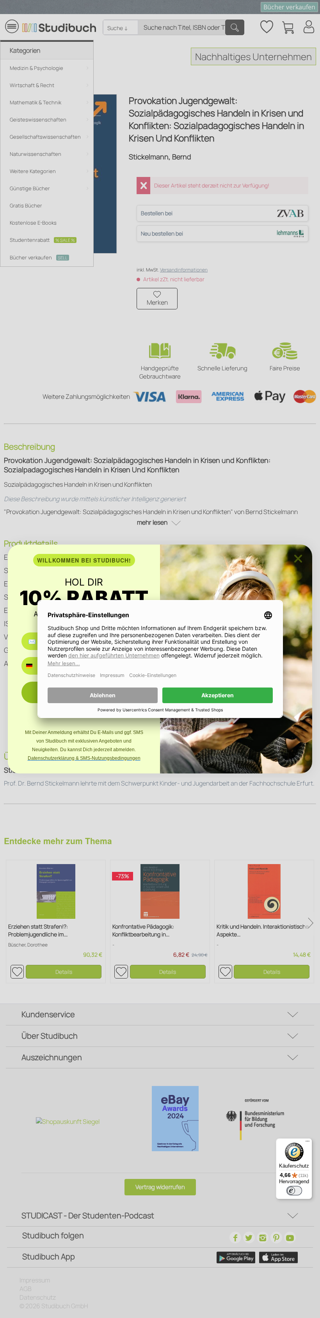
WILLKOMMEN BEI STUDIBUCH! (84, 560)
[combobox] (35, 665)
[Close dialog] (298, 558)
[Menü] (307, 1143)
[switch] (294, 1190)
